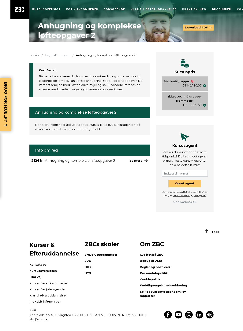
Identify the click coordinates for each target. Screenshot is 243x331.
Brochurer (221, 9)
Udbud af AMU (151, 261)
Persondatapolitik (154, 273)
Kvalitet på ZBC (151, 254)
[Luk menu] (19, 9)
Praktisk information (45, 301)
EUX (88, 261)
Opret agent (184, 183)
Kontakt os (38, 264)
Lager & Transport (58, 55)
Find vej (35, 277)
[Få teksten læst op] (210, 317)
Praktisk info (194, 9)
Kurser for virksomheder (48, 283)
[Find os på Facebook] (168, 317)
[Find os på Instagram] (189, 317)
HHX (88, 267)
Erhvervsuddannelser (101, 254)
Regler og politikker (155, 267)
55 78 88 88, (139, 315)
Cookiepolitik (150, 279)
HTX (88, 273)
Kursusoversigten (43, 271)
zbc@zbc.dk (38, 319)
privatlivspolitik (181, 195)
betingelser (200, 195)
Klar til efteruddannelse (47, 295)
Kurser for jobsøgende (47, 289)
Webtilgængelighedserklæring (163, 285)
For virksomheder (82, 9)
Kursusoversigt (46, 9)
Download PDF (196, 27)
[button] (204, 85)
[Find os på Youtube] (178, 317)
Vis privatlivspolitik (184, 201)
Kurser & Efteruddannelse (54, 249)
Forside (34, 55)
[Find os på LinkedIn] (199, 317)
